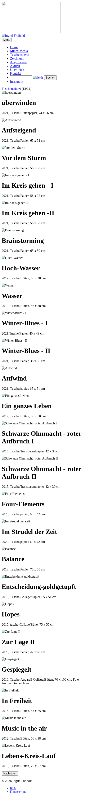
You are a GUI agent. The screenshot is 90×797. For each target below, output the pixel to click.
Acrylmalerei (18, 62)
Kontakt (15, 73)
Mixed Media (19, 51)
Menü (6, 39)
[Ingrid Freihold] (45, 20)
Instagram (16, 81)
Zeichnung (17, 58)
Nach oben (9, 773)
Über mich (17, 69)
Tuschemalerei (19, 54)
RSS (13, 788)
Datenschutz (18, 791)
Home (14, 47)
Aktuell (15, 66)
